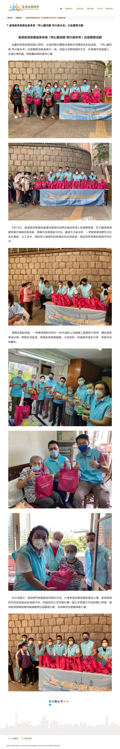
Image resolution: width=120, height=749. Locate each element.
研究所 (100, 9)
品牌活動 (79, 9)
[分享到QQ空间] (64, 701)
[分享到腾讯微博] (67, 701)
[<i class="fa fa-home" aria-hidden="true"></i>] (61, 10)
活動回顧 (90, 9)
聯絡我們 (109, 9)
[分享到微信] (53, 701)
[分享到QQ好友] (62, 701)
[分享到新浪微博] (59, 701)
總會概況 (68, 9)
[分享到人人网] (50, 705)
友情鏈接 (14, 738)
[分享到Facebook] (56, 701)
